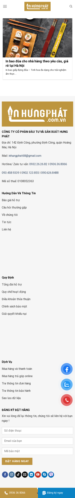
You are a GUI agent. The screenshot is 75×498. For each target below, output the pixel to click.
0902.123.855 (30, 172)
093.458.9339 (10, 172)
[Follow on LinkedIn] (31, 474)
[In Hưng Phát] (37, 6)
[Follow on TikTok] (18, 474)
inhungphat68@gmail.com (25, 155)
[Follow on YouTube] (38, 474)
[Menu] (5, 6)
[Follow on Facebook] (5, 474)
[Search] (71, 6)
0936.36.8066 (59, 164)
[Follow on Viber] (51, 475)
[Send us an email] (25, 474)
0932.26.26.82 (38, 164)
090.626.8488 (50, 172)
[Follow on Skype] (45, 474)
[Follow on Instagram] (12, 474)
